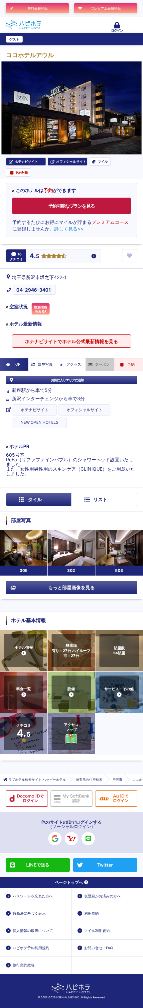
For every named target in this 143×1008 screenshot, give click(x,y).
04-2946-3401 (33, 290)
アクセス (74, 364)
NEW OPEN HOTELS (40, 422)
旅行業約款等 (24, 965)
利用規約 (91, 913)
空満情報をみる (40, 309)
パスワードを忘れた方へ (33, 896)
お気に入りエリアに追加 (67, 380)
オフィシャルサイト (84, 409)
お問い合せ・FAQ (98, 948)
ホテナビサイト (35, 409)
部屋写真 (45, 364)
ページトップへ (69, 882)
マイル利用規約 (97, 930)
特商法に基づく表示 (29, 913)
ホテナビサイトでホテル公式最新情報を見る (71, 341)
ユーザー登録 (35, 39)
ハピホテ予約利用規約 (31, 948)
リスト (100, 499)
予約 (131, 364)
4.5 (34, 256)
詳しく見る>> (68, 228)
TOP (16, 364)
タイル (35, 499)
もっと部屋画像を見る (71, 587)
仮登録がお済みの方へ (102, 896)
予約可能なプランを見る (72, 206)
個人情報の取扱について (33, 930)
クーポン (102, 364)
